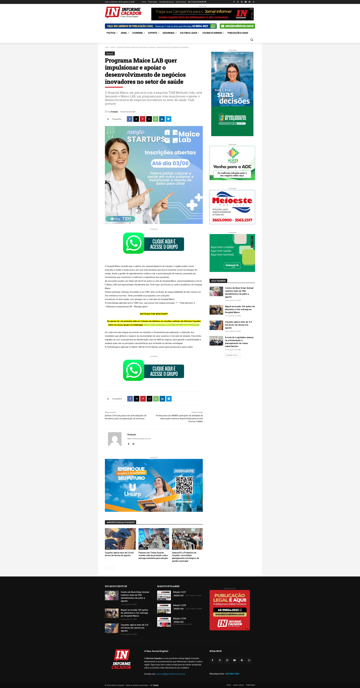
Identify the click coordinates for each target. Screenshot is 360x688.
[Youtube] (245, 2)
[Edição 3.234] (164, 622)
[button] (251, 39)
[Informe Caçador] (127, 12)
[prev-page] (106, 568)
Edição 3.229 (179, 605)
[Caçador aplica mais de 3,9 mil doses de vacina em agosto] (120, 539)
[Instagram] (241, 2)
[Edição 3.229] (164, 608)
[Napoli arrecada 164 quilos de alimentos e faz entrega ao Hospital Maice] (216, 310)
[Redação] (107, 111)
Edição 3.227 (179, 592)
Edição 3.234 (179, 618)
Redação (114, 112)
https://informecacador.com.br (139, 439)
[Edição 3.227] (164, 595)
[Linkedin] (162, 119)
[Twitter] (237, 2)
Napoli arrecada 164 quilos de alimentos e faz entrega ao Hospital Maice (240, 309)
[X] (136, 119)
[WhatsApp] (155, 119)
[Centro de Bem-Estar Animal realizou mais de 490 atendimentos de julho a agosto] (216, 291)
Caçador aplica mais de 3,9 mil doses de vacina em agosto (238, 325)
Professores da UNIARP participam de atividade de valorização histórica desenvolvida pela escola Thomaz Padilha (179, 418)
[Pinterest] (142, 119)
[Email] (149, 119)
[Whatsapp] (253, 2)
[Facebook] (234, 2)
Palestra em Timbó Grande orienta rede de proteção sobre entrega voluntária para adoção (153, 555)
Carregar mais (231, 355)
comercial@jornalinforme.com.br (170, 674)
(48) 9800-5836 (232, 674)
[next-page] (111, 568)
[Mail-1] (249, 2)
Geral (113, 47)
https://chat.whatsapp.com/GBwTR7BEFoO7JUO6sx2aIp (172, 325)
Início (107, 47)
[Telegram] (168, 119)
